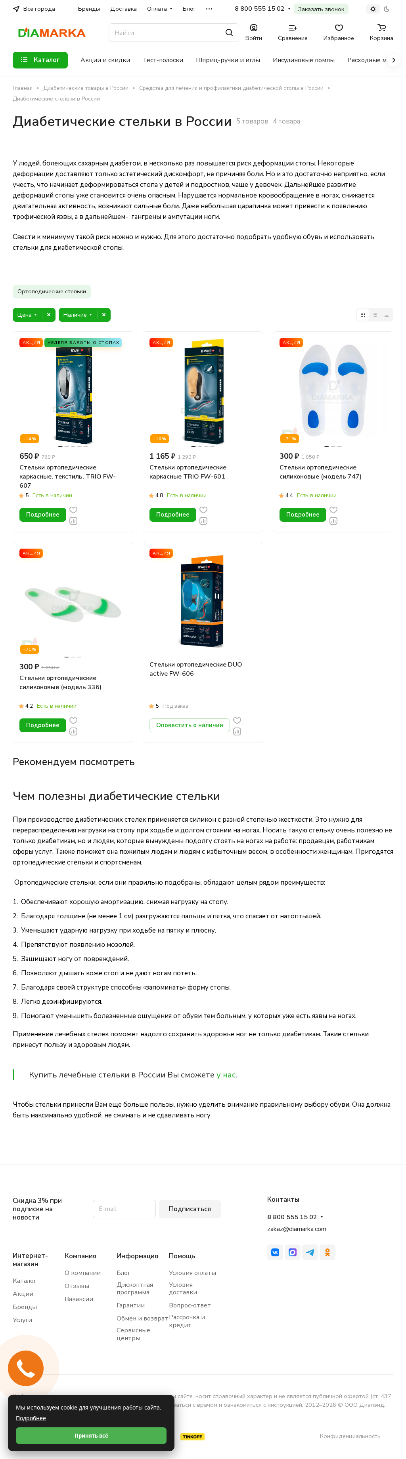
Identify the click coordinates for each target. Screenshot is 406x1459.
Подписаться (190, 1209)
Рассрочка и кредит (187, 1321)
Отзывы (77, 1286)
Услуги (22, 1320)
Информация (137, 1256)
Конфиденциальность (350, 1436)
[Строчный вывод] (375, 315)
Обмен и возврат (142, 1318)
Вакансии (79, 1299)
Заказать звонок (321, 9)
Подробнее (31, 1418)
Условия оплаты (192, 1273)
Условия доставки (183, 1288)
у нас (226, 1074)
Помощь (182, 1256)
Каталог (24, 1281)
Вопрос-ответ (190, 1305)
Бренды (25, 1307)
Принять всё (91, 1435)
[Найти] (229, 32)
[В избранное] (73, 509)
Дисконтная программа (135, 1288)
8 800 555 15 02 (260, 9)
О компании (83, 1273)
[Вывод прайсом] (387, 315)
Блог (123, 1273)
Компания (80, 1256)
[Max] (293, 1252)
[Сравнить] (73, 520)
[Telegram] (310, 1252)
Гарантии (131, 1305)
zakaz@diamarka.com (296, 1229)
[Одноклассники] (327, 1252)
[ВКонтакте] (275, 1252)
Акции (23, 1294)
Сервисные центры (133, 1334)
